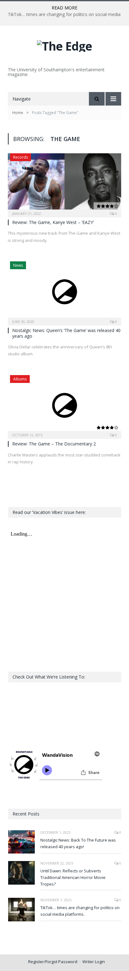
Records (20, 157)
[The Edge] (64, 44)
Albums (20, 379)
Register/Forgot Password (52, 961)
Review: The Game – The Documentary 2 (54, 444)
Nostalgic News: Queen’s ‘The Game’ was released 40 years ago (66, 333)
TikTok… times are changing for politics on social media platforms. (80, 911)
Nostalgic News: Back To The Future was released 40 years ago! (78, 843)
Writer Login (93, 961)
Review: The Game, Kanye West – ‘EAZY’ (53, 222)
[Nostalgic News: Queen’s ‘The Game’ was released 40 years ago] (64, 291)
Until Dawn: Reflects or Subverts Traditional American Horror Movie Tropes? (73, 877)
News (18, 265)
